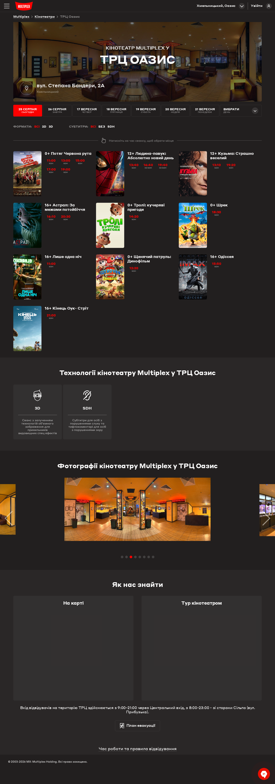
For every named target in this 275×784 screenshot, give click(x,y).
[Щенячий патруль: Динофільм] (110, 276)
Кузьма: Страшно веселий (232, 155)
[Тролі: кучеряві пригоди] (110, 225)
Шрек (219, 205)
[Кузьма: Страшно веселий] (193, 173)
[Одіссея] (193, 276)
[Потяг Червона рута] (27, 173)
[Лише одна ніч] (27, 276)
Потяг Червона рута (68, 153)
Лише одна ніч (63, 256)
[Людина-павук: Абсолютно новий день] (110, 173)
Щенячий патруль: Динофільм (149, 258)
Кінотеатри (45, 17)
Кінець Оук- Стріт (67, 308)
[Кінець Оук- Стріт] (27, 328)
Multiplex (21, 17)
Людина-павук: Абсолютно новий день (150, 155)
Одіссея (222, 256)
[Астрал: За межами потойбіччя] (27, 225)
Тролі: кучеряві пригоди (146, 207)
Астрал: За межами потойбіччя (65, 207)
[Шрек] (193, 225)
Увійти (257, 6)
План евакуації (140, 726)
